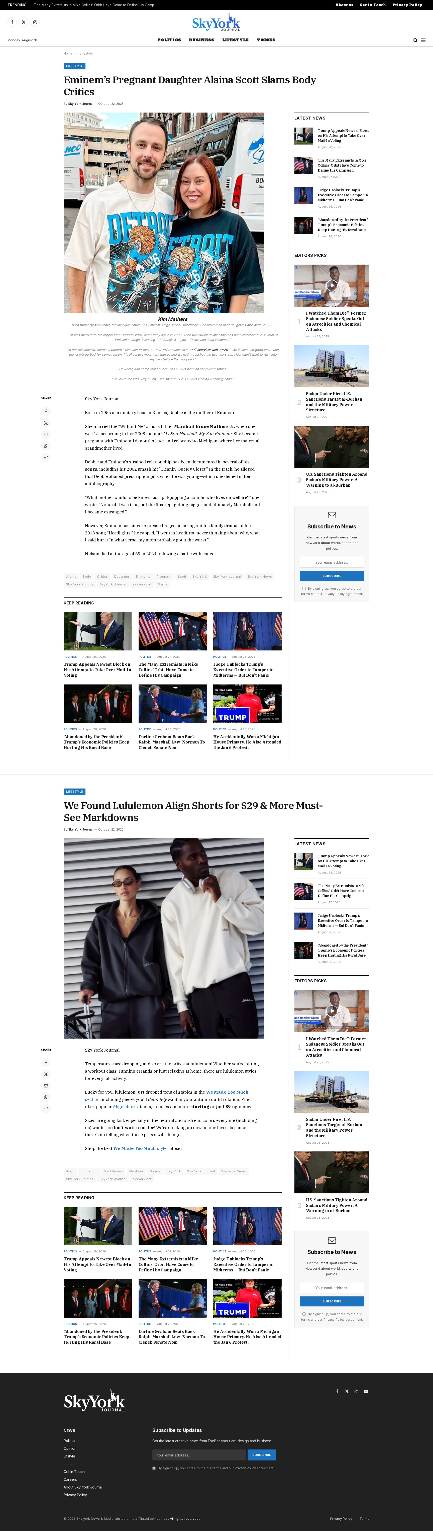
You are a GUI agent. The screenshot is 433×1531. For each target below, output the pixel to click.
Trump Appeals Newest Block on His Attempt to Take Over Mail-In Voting (97, 670)
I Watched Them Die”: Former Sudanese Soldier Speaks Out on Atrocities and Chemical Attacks (336, 321)
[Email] (46, 434)
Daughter (122, 576)
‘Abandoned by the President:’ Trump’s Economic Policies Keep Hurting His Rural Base (96, 742)
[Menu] (423, 40)
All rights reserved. (184, 1518)
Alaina (71, 576)
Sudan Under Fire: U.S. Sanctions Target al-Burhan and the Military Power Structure (334, 401)
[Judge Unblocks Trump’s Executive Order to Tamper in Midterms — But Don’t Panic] (247, 631)
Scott (182, 576)
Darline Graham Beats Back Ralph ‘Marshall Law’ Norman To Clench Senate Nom (172, 742)
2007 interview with (208, 350)
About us (344, 5)
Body (87, 576)
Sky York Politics (79, 584)
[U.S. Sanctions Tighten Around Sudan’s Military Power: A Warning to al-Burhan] (331, 447)
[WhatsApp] (46, 446)
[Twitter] (46, 423)
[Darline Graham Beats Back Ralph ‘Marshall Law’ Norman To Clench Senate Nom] (173, 703)
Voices (266, 40)
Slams (163, 584)
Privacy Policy (407, 5)
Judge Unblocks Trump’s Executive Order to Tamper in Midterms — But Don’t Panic (243, 670)
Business (201, 40)
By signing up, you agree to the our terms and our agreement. (215, 1468)
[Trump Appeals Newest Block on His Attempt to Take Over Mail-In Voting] (98, 631)
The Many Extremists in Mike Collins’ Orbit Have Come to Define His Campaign (96, 5)
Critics (102, 576)
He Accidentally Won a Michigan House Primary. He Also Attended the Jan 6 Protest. (247, 742)
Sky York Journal (80, 104)
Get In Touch (373, 5)
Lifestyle (235, 40)
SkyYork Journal (113, 584)
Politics (169, 40)
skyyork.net (142, 584)
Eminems (143, 576)
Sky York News (259, 576)
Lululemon (89, 1171)
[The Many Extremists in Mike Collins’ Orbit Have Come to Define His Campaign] (173, 631)
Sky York (200, 576)
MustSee (136, 1171)
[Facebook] (46, 411)
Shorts (155, 1171)
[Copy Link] (46, 457)
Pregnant (164, 576)
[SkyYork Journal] (216, 22)
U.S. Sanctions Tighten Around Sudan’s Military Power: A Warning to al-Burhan (336, 480)
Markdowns (113, 1171)
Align (70, 1171)
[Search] (415, 40)
